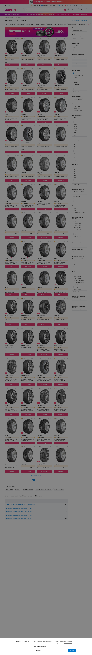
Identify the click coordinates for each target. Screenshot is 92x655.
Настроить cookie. (68, 643)
